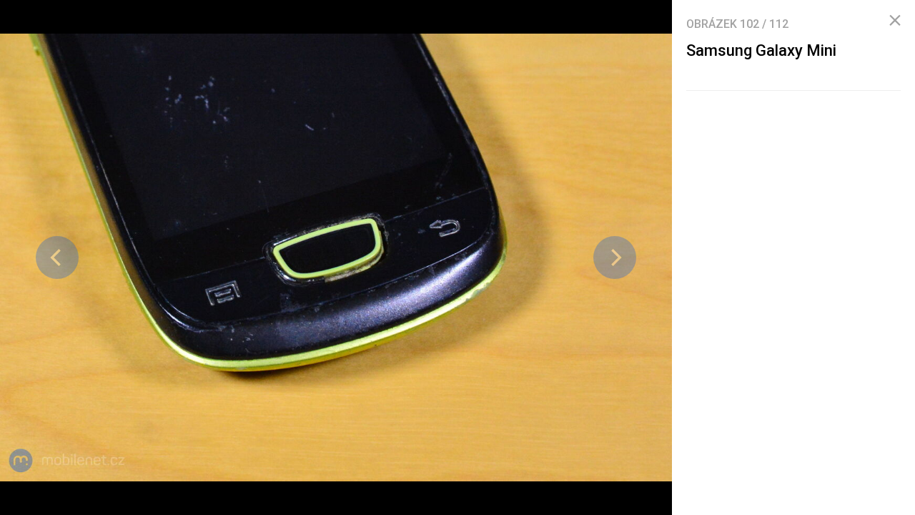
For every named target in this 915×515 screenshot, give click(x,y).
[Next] (614, 257)
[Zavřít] (895, 21)
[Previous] (57, 257)
